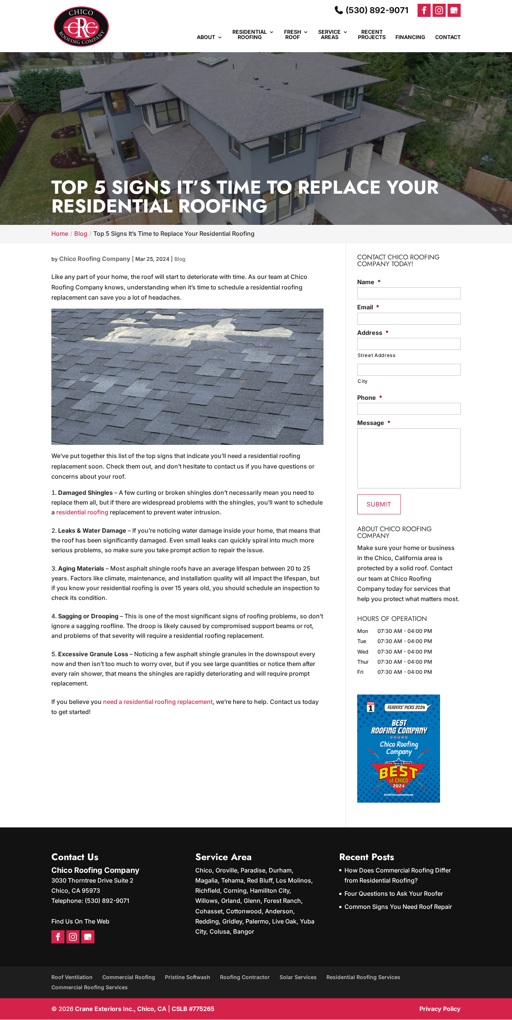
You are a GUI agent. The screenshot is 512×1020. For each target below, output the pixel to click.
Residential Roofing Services (363, 977)
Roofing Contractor (245, 977)
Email (368, 307)
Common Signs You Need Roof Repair (398, 906)
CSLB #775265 (193, 1008)
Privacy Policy (440, 1008)
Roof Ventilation (72, 977)
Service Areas (329, 34)
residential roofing (82, 512)
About (206, 37)
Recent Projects (372, 34)
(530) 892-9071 (376, 10)
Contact (448, 37)
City (363, 381)
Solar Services (298, 977)
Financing (410, 37)
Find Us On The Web (80, 921)
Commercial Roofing (128, 977)
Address (373, 332)
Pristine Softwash (187, 977)
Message (374, 422)
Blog (180, 259)
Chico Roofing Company (94, 258)
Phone (369, 397)
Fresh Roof (292, 34)
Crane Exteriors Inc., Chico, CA (120, 1008)
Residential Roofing (249, 34)
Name (369, 282)
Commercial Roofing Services (89, 987)
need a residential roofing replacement (158, 701)
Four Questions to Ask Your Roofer (393, 893)
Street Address (376, 355)
